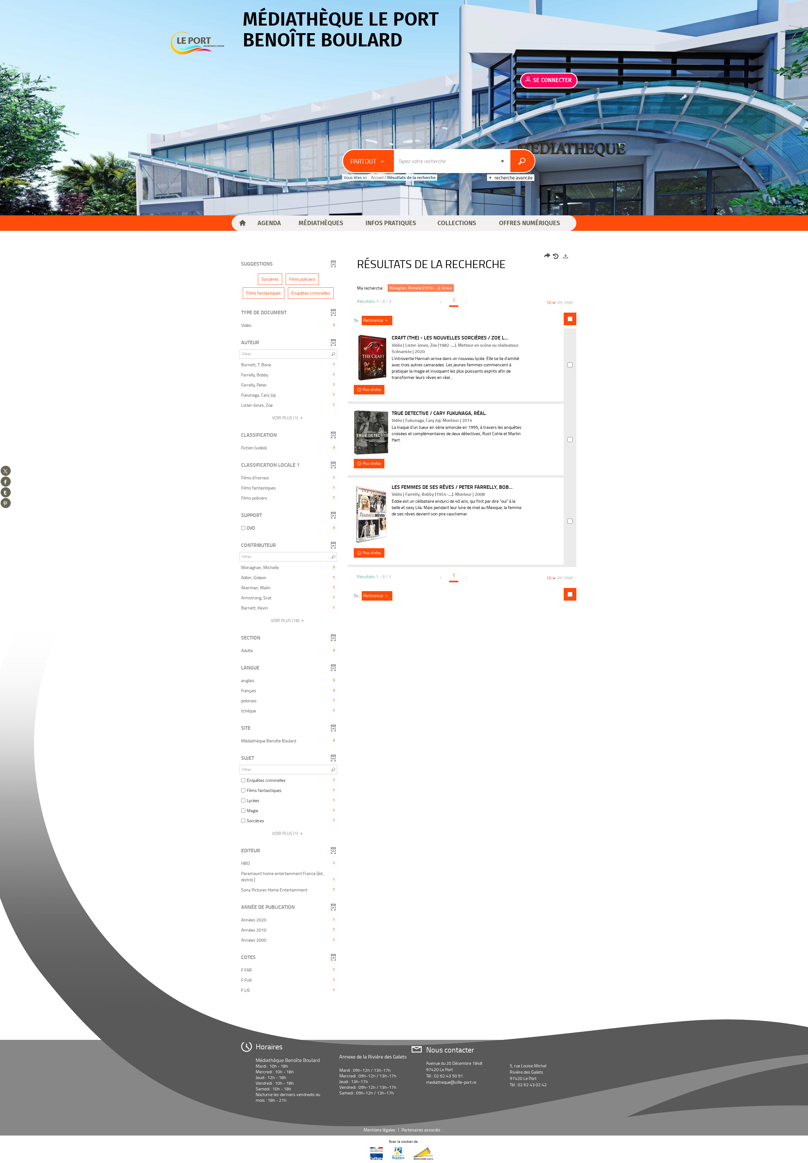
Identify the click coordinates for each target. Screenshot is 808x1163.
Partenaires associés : (422, 1130)
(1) (285, 418)
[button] (269, 223)
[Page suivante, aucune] (466, 302)
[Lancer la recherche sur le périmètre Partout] (522, 161)
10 (548, 302)
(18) (285, 620)
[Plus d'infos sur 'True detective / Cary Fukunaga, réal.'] (371, 432)
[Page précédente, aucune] (441, 302)
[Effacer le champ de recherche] (503, 161)
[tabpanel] (404, 624)
